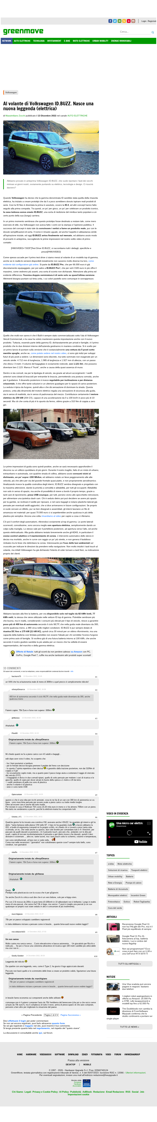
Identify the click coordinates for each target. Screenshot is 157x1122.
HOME (20, 1054)
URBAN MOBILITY (100, 40)
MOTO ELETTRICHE (81, 40)
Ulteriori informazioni (136, 1072)
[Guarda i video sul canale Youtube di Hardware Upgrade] (129, 21)
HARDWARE (31, 1054)
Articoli (112, 917)
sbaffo (14, 852)
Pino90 (15, 733)
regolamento (43, 1028)
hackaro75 (16, 676)
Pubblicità (75, 1091)
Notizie (111, 977)
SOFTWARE (60, 1054)
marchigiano (17, 914)
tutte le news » (129, 1027)
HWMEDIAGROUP (132, 1054)
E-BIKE (67, 40)
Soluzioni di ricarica (117, 870)
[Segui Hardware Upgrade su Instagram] (133, 21)
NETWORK (6, 40)
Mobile (87, 1064)
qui (40, 1033)
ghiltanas (16, 718)
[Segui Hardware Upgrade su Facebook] (110, 21)
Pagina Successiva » (71, 1015)
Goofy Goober (18, 956)
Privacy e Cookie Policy (45, 1091)
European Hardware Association (77, 1084)
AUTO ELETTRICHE (22, 40)
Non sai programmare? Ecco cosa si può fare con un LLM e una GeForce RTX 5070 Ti (137, 951)
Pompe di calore (133, 883)
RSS (128, 1091)
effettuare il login (17, 1021)
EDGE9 (85, 1054)
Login (144, 21)
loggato (29, 1026)
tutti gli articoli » (129, 964)
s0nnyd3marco (18, 689)
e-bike (111, 864)
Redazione (99, 1091)
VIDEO (108, 1054)
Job (142, 1091)
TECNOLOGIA (38, 40)
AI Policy (64, 1091)
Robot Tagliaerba (142, 902)
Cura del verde (115, 908)
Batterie (129, 876)
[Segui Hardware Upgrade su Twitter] (115, 21)
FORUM (117, 1054)
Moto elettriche (125, 864)
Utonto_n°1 (16, 817)
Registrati (152, 21)
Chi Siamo (17, 1091)
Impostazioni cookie (78, 1094)
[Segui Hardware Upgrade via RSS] (124, 21)
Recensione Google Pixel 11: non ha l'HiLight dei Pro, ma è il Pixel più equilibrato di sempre (137, 926)
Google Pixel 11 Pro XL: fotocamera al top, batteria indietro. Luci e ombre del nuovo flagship (135, 940)
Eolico (127, 902)
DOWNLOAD (73, 1054)
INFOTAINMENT (54, 40)
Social (135, 1091)
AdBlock (87, 1091)
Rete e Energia (115, 883)
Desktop (70, 1064)
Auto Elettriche (77, 115)
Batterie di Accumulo (118, 889)
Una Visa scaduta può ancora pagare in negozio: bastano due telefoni (136, 986)
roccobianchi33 (18, 932)
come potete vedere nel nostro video (48, 353)
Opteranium (17, 794)
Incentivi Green (138, 895)
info (72, 671)
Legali (28, 1091)
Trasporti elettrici (139, 870)
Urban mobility (115, 876)
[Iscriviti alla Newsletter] (119, 21)
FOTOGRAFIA (96, 1054)
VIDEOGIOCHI (45, 1054)
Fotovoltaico (114, 902)
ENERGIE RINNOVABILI (121, 40)
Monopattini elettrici (117, 895)
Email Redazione (115, 1091)
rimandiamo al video (51, 516)
